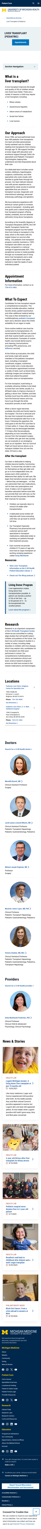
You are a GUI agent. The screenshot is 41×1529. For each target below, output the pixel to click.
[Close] (36, 1511)
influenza (9, 348)
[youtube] (16, 1369)
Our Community (7, 1437)
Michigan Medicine (10, 1348)
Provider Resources (8, 1395)
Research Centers (8, 1416)
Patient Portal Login (9, 1392)
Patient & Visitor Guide (10, 1389)
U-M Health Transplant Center (22, 631)
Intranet (5, 1446)
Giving (4, 1361)
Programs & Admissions (10, 1434)
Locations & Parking (9, 1385)
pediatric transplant (27, 318)
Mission (4, 1355)
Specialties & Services (9, 1382)
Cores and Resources (9, 1419)
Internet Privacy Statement (23, 1524)
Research (6, 1405)
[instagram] (7, 1369)
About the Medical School (11, 1443)
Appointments (20, 42)
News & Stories (7, 1364)
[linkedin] (11, 1424)
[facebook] (3, 1369)
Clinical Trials (6, 1409)
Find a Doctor (6, 1379)
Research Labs (7, 1413)
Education (6, 1429)
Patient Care (7, 1375)
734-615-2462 (11, 287)
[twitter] (11, 1369)
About (4, 1352)
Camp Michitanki (22, 556)
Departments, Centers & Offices (13, 1440)
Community (6, 1358)
